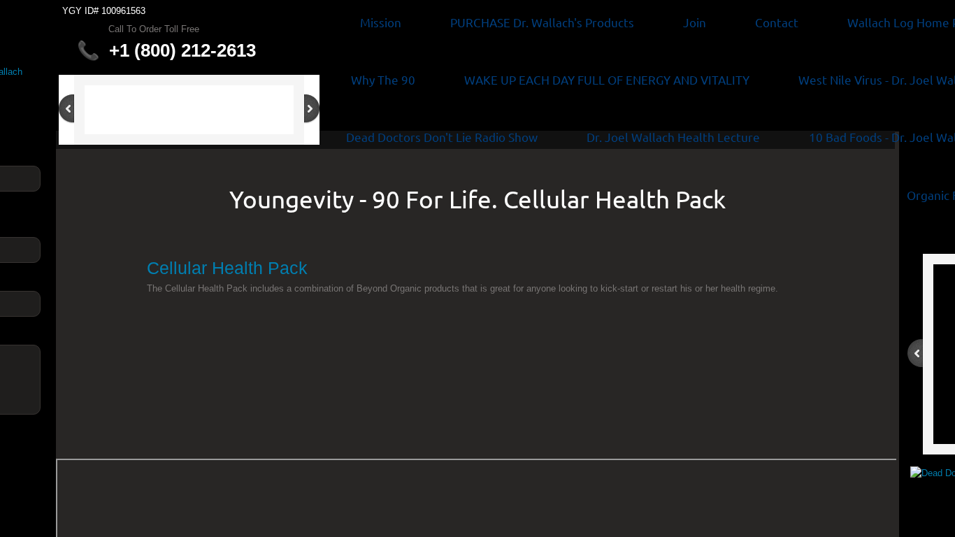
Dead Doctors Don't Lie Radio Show (442, 136)
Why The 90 (383, 79)
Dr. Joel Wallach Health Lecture (673, 136)
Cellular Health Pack (227, 268)
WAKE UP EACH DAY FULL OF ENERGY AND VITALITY (606, 79)
